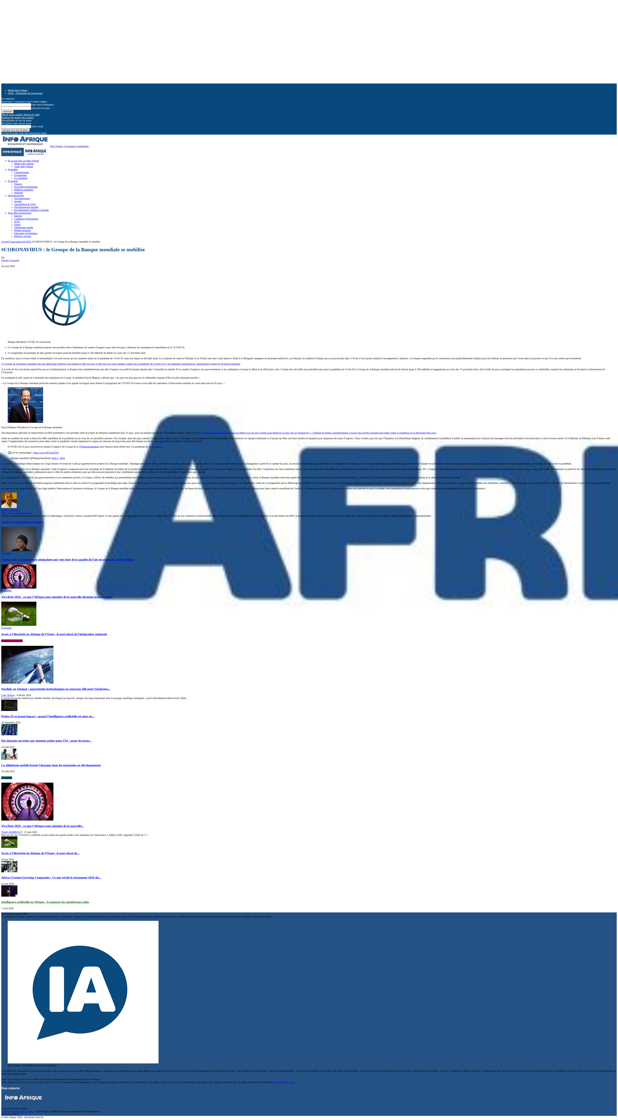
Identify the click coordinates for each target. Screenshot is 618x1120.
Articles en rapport (11, 522)
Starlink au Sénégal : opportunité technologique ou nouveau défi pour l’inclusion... (56, 689)
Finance (18, 184)
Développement (16, 195)
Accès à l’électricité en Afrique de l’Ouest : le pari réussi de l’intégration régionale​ (54, 634)
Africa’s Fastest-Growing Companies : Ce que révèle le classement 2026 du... (51, 877)
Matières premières (23, 189)
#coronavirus (155, 446)
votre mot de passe (40, 108)
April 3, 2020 (58, 458)
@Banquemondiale (89, 446)
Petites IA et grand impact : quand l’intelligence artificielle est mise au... (47, 716)
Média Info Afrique (17, 90)
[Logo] (12, 155)
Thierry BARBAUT (11, 832)
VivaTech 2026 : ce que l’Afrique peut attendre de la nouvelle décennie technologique (57, 597)
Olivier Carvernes (10, 260)
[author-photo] (9, 507)
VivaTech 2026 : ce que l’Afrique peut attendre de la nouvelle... (42, 826)
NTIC (17, 221)
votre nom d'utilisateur (42, 104)
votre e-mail (37, 126)
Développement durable (26, 207)
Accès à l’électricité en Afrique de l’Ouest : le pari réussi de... (40, 853)
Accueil (5, 241)
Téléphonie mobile (23, 227)
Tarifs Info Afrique (23, 166)
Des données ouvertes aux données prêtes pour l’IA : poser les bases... (46, 740)
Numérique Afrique (12, 640)
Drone (17, 224)
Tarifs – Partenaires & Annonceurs (25, 93)
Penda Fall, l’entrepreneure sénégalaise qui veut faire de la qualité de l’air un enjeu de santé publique (67, 559)
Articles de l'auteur (32, 522)
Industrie (18, 192)
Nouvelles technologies (26, 187)
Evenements (20, 175)
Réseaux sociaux (22, 236)
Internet (18, 216)
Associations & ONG (25, 204)
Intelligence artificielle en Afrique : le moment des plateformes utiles (45, 902)
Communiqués (21, 172)
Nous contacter (10, 1088)
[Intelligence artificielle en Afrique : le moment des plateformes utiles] (9, 895)
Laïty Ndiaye (8, 695)
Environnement (22, 198)
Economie (13, 181)
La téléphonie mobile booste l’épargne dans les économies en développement (51, 765)
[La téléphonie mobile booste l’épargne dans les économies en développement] (9, 759)
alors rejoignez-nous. (284, 1082)
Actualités (13, 169)
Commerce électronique (26, 218)
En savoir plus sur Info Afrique (23, 160)
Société (18, 201)
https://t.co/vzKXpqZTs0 (46, 452)
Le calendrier (21, 178)
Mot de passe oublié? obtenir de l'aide (20, 114)
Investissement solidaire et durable (31, 210)
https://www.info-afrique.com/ (16, 513)
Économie (6, 777)
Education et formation (25, 233)
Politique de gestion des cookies (17, 117)
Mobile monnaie (22, 230)
